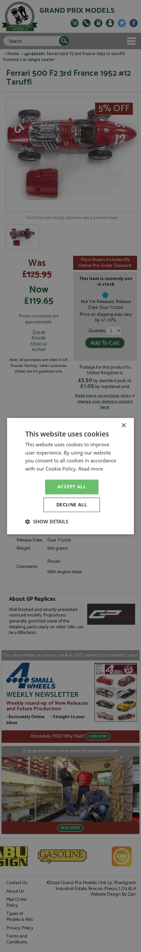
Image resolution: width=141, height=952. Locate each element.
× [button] (123, 425)
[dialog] (70, 476)
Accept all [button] (71, 486)
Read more (90, 469)
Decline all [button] (71, 504)
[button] (46, 521)
